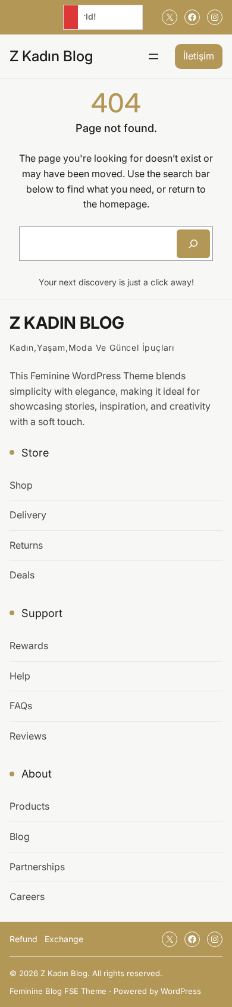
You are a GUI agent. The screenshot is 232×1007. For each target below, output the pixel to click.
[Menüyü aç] (153, 56)
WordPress (181, 991)
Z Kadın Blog (51, 56)
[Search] (193, 243)
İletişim (198, 56)
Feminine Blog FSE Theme (58, 991)
